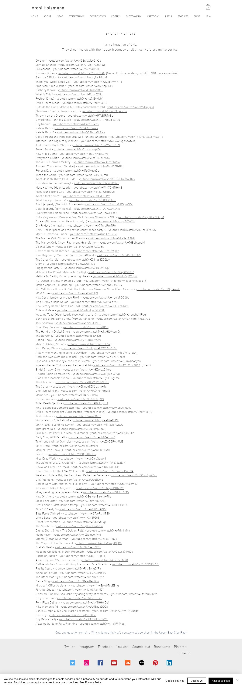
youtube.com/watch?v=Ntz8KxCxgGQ (80, 399)
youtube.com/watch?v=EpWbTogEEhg (95, 585)
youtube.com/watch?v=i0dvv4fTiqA (84, 521)
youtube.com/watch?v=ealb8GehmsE (91, 437)
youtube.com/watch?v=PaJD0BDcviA (104, 504)
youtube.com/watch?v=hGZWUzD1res (87, 369)
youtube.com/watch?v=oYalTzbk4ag (89, 344)
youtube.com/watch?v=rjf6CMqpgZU (76, 170)
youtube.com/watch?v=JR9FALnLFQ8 (81, 64)
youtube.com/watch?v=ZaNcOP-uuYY (95, 538)
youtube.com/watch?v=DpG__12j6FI (82, 555)
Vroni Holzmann (48, 8)
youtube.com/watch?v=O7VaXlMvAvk (97, 208)
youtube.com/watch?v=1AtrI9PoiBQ (85, 102)
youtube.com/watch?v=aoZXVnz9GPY (82, 509)
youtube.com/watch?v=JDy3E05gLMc (96, 377)
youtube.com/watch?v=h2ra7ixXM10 (78, 416)
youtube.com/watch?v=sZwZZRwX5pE (98, 441)
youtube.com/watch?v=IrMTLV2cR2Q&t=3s (82, 382)
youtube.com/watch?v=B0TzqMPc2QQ (132, 229)
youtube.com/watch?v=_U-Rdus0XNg (78, 94)
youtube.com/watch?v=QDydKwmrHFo (98, 81)
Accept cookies (221, 680)
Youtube (122, 646)
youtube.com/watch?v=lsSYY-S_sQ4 (114, 352)
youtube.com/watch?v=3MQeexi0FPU (77, 547)
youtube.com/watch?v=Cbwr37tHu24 (109, 551)
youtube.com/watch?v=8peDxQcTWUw (86, 157)
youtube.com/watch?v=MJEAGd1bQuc (91, 191)
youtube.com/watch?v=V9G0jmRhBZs (72, 453)
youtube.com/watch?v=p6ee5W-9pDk (95, 420)
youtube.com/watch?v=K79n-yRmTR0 (92, 225)
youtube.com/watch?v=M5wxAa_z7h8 (94, 301)
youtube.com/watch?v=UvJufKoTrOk (76, 68)
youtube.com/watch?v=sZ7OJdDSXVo (86, 195)
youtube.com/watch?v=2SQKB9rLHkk (95, 466)
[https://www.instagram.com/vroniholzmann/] (86, 662)
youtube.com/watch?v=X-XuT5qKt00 (80, 89)
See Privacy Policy (91, 682)
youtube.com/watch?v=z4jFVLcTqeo (79, 597)
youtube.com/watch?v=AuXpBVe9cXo (80, 576)
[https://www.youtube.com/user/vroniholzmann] (114, 662)
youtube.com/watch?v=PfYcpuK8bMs (134, 593)
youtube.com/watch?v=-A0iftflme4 (76, 128)
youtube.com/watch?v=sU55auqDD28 (84, 606)
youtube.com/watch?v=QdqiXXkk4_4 (111, 272)
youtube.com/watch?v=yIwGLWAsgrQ (96, 331)
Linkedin (184, 652)
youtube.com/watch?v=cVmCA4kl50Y (80, 589)
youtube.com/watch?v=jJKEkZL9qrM (141, 217)
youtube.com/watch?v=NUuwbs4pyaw (117, 360)
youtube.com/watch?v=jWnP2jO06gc (115, 610)
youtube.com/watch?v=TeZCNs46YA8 (81, 73)
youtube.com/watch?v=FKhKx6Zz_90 (97, 119)
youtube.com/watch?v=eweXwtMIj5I (75, 293)
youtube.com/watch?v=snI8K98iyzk (87, 449)
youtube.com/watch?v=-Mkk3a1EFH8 (111, 238)
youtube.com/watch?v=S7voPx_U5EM (86, 513)
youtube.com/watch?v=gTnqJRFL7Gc (93, 233)
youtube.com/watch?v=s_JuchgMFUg (122, 314)
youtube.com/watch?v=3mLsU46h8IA (109, 470)
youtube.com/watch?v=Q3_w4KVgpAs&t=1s (108, 140)
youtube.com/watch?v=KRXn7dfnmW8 (85, 390)
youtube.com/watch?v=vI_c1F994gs (102, 623)
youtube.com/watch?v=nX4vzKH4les (76, 123)
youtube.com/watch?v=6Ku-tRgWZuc (133, 475)
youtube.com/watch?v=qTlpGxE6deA (94, 212)
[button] (208, 7)
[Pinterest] (155, 662)
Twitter (69, 646)
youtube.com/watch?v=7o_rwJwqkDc (77, 149)
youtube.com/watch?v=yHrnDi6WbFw (79, 525)
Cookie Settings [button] (175, 680)
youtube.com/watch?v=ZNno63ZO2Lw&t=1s (79, 386)
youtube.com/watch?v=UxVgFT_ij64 (115, 276)
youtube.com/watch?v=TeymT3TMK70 (100, 487)
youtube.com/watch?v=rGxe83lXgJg (78, 335)
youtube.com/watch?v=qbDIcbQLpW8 (82, 458)
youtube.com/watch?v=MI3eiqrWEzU (100, 424)
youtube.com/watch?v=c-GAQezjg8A (83, 572)
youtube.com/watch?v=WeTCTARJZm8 (83, 174)
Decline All (197, 680)
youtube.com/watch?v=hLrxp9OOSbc (105, 297)
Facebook (105, 646)
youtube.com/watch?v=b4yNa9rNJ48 (84, 77)
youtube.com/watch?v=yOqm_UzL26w (80, 246)
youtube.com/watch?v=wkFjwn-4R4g (96, 373)
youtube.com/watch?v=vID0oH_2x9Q (106, 492)
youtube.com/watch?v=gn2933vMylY (79, 98)
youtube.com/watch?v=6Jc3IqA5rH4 (104, 111)
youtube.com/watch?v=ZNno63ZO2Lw (86, 259)
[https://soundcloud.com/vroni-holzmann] (127, 662)
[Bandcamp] (141, 662)
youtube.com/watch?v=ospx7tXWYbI (112, 221)
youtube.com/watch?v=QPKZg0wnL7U (107, 407)
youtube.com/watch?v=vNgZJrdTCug (86, 327)
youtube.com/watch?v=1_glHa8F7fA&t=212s (89, 348)
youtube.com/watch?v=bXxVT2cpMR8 (104, 559)
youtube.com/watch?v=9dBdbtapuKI (122, 242)
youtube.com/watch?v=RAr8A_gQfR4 (78, 568)
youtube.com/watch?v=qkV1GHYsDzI (86, 602)
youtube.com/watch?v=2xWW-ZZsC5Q (96, 145)
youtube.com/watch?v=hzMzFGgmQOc (108, 204)
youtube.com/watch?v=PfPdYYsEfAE (82, 500)
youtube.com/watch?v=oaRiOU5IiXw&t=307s (107, 178)
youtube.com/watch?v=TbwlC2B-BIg (100, 166)
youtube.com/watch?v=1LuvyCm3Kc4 (72, 614)
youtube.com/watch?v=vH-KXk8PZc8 (76, 517)
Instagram (86, 646)
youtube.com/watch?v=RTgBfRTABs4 (91, 115)
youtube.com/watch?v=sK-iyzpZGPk (90, 85)
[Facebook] (100, 662)
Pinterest (180, 646)
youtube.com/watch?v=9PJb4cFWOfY (78, 339)
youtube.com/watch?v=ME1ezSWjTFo (95, 250)
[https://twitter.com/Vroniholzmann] (72, 662)
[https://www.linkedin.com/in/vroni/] (169, 662)
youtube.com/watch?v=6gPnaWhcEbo (108, 280)
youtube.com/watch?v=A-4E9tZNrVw (97, 161)
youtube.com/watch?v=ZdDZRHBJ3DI (135, 564)
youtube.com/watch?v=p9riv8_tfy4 (108, 530)
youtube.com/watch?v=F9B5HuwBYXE (83, 619)
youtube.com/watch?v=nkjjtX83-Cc (112, 432)
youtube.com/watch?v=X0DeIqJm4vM (77, 534)
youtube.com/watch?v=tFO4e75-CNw (74, 394)
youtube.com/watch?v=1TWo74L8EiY (102, 462)
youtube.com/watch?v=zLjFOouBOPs (79, 479)
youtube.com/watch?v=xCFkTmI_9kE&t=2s (123, 318)
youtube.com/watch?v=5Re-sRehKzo (75, 581)
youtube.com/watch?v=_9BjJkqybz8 (85, 403)
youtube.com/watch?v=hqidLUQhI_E (78, 322)
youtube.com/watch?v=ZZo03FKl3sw (92, 200)
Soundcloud (141, 646)
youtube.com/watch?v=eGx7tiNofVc (118, 255)
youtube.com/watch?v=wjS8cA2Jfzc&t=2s (74, 60)
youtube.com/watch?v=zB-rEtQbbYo (103, 356)
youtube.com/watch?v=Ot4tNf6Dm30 (114, 483)
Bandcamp (162, 646)
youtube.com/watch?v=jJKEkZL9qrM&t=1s (136, 136)
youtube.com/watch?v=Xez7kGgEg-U (130, 106)
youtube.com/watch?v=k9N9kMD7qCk (81, 428)
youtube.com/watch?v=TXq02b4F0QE (116, 365)
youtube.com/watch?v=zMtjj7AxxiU (158, 289)
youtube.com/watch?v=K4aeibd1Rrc (96, 183)
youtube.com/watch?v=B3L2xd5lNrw (105, 305)
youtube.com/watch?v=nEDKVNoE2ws (84, 153)
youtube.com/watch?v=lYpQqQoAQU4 (98, 284)
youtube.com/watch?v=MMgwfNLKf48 (81, 310)
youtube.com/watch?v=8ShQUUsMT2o (71, 263)
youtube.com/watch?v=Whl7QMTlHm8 (98, 187)
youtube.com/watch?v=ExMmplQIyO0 (98, 542)
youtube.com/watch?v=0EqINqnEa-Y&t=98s (84, 496)
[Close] (237, 680)
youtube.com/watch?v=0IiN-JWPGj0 (87, 267)
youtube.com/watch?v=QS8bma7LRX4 (81, 132)
